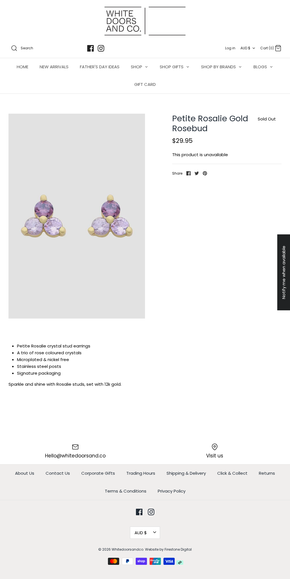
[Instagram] (101, 48)
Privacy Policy (171, 491)
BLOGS (260, 67)
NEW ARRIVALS (54, 67)
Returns (267, 473)
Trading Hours (140, 473)
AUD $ (245, 48)
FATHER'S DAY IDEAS (100, 67)
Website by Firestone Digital (168, 549)
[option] (76, 216)
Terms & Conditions (125, 491)
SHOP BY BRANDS (219, 67)
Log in (230, 48)
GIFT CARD (145, 84)
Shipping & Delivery (186, 473)
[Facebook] (90, 48)
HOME (22, 67)
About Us (24, 473)
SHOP (137, 67)
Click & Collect (232, 473)
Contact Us (58, 473)
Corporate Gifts (98, 473)
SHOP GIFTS (172, 67)
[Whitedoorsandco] (145, 21)
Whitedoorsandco (127, 549)
